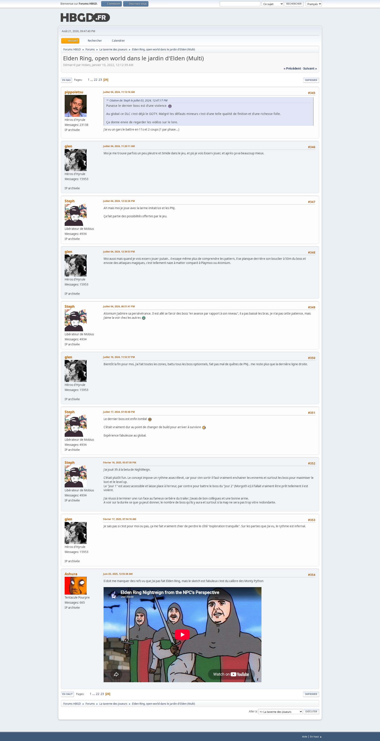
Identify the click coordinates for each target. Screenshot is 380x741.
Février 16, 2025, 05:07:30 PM (119, 462)
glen (68, 146)
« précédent (292, 68)
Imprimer (311, 80)
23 (100, 80)
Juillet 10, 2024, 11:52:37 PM (119, 357)
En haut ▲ (316, 736)
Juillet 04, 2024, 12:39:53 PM (119, 251)
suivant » (310, 68)
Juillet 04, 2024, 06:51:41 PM (119, 306)
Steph (70, 201)
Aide (304, 736)
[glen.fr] (66, 183)
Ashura (71, 573)
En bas (66, 80)
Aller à (253, 711)
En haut (67, 694)
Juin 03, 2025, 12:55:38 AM (118, 573)
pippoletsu (74, 92)
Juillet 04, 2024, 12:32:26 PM (119, 201)
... (92, 80)
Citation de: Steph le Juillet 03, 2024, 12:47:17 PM (138, 100)
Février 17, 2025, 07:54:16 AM (119, 519)
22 (95, 80)
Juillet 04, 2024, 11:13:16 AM (119, 92)
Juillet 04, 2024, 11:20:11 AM (119, 146)
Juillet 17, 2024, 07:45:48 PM (119, 411)
